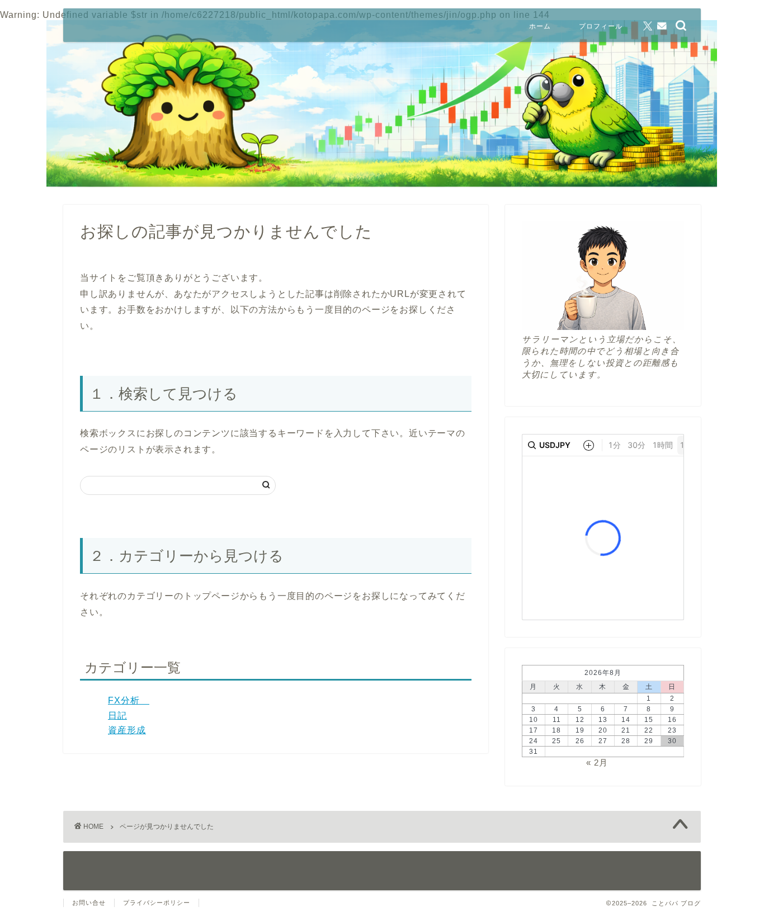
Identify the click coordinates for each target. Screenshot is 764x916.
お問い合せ (89, 902)
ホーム (540, 26)
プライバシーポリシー (156, 902)
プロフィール (600, 26)
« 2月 (597, 762)
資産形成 (127, 730)
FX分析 (128, 700)
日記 (117, 715)
